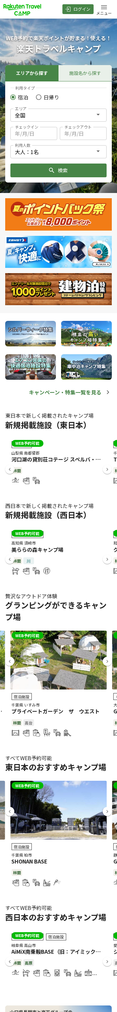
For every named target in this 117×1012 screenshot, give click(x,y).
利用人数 (23, 145)
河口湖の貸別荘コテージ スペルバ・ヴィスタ (63, 459)
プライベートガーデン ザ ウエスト (55, 711)
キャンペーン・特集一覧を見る (65, 392)
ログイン (81, 9)
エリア (21, 108)
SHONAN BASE (29, 861)
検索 (63, 170)
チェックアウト (78, 127)
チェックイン (26, 127)
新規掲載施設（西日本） (48, 514)
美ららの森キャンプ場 (37, 549)
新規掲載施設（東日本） (48, 424)
